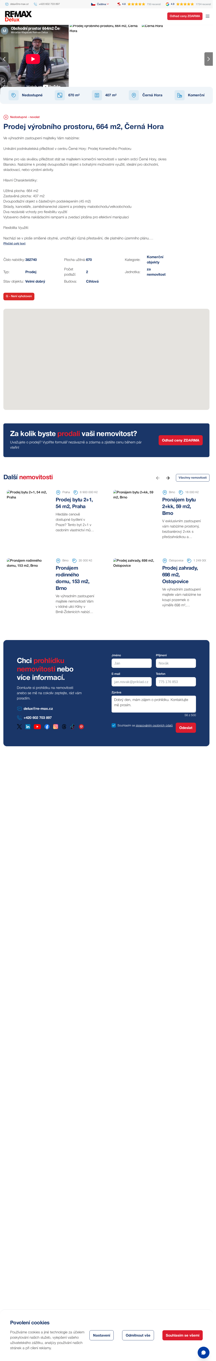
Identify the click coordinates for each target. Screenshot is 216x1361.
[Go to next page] (168, 478)
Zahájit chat (178, 1334)
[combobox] (100, 4)
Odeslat (185, 728)
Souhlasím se (126, 725)
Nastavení (101, 1335)
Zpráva (116, 692)
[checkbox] (114, 725)
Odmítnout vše (138, 1335)
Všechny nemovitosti (193, 477)
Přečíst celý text (14, 243)
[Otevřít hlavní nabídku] (207, 16)
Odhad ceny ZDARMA (185, 16)
